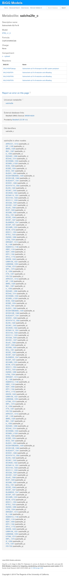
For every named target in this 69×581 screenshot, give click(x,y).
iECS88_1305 (11, 212)
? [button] (22, 99)
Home (6, 8)
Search (64, 8)
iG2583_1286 (11, 237)
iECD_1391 (10, 170)
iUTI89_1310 (11, 266)
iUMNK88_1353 (12, 264)
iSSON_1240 (11, 259)
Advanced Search (14, 8)
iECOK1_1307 (11, 205)
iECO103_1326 (12, 197)
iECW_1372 (11, 229)
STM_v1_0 (6, 33)
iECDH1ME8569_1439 (15, 175)
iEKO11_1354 (11, 232)
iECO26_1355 (11, 202)
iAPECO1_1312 (12, 143)
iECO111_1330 (12, 200)
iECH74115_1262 (13, 185)
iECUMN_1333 (12, 227)
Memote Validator (35, 8)
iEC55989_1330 (12, 161)
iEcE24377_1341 (13, 180)
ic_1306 (9, 153)
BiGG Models (12, 2)
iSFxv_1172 (11, 256)
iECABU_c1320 (12, 163)
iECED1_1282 (11, 183)
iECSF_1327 (11, 220)
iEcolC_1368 (11, 207)
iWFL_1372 (10, 269)
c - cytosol (6, 56)
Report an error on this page (16, 92)
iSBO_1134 (10, 249)
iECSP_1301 (11, 224)
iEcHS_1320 (11, 188)
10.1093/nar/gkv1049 (37, 568)
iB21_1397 (10, 151)
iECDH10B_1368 (13, 178)
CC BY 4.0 (23, 119)
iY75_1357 (10, 274)
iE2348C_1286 (12, 156)
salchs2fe (9, 103)
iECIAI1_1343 (11, 190)
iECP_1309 (10, 210)
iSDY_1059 (10, 251)
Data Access (25, 8)
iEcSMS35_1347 (12, 222)
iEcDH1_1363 (11, 173)
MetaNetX (15, 119)
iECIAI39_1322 (12, 193)
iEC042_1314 (11, 158)
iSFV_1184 (10, 254)
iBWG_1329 (11, 148)
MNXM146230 (29, 115)
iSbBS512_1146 (12, 247)
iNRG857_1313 (12, 242)
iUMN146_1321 (12, 261)
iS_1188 (9, 244)
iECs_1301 (10, 215)
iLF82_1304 (11, 239)
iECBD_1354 (11, 168)
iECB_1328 (10, 166)
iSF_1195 (10, 146)
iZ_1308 (9, 271)
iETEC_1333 (11, 234)
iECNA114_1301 (12, 195)
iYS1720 (9, 276)
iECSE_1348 (11, 217)
